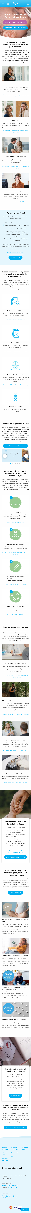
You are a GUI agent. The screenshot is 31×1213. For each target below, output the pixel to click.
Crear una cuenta (15, 258)
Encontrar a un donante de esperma (15, 27)
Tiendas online (15, 1153)
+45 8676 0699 (12, 1187)
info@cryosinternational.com (10, 1185)
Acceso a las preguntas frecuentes (16, 1127)
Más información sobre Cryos (15, 253)
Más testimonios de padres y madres (15, 446)
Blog (12, 1156)
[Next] (26, 456)
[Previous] (5, 456)
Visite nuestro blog (15, 892)
